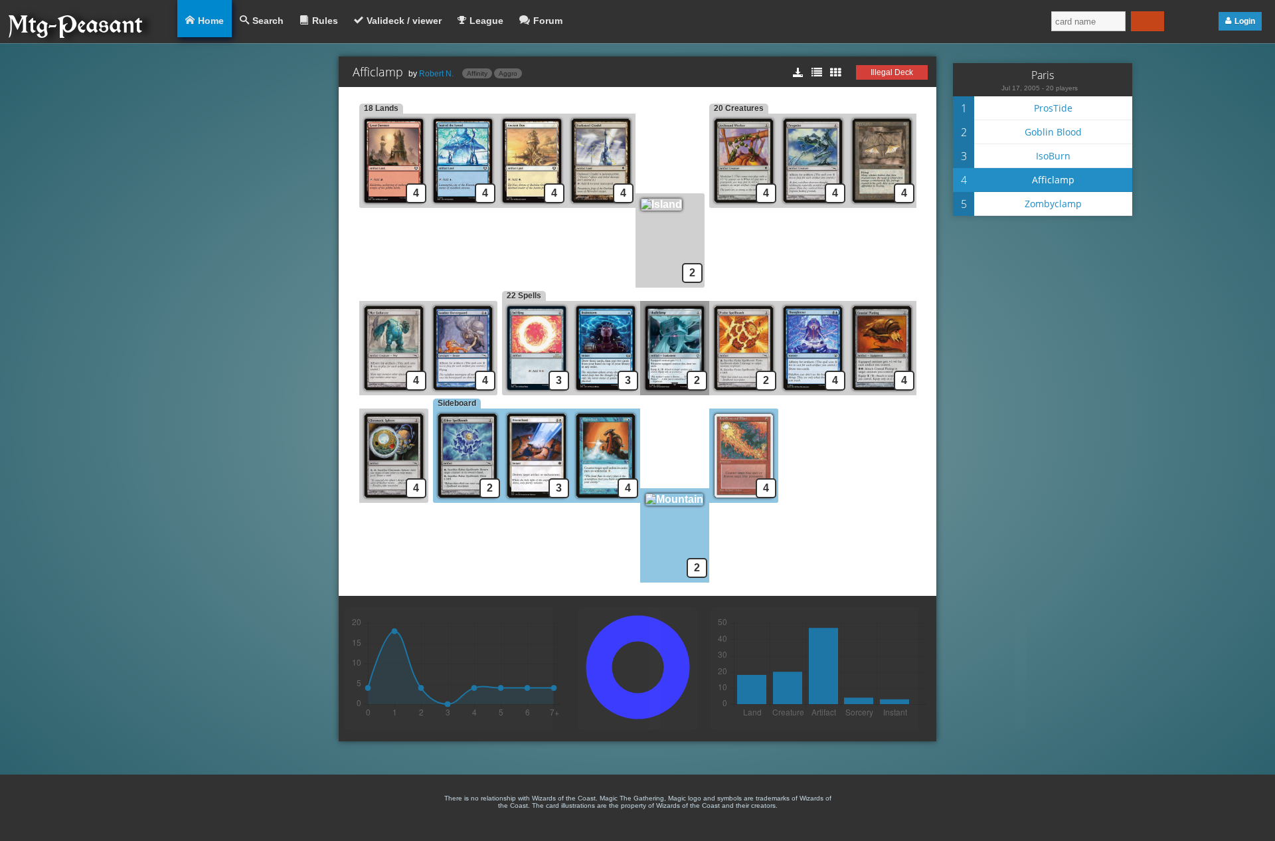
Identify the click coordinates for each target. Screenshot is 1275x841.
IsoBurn (1053, 155)
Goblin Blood (1053, 132)
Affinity (477, 73)
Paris (1042, 75)
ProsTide (1053, 108)
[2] (672, 204)
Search (268, 20)
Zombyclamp (1053, 203)
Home (211, 20)
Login (1244, 21)
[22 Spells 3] (536, 391)
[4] (462, 204)
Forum (547, 20)
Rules (325, 20)
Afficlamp (1053, 179)
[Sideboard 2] (467, 499)
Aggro (508, 73)
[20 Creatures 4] (743, 204)
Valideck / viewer (404, 20)
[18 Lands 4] (393, 204)
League (486, 20)
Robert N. (436, 73)
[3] (605, 391)
